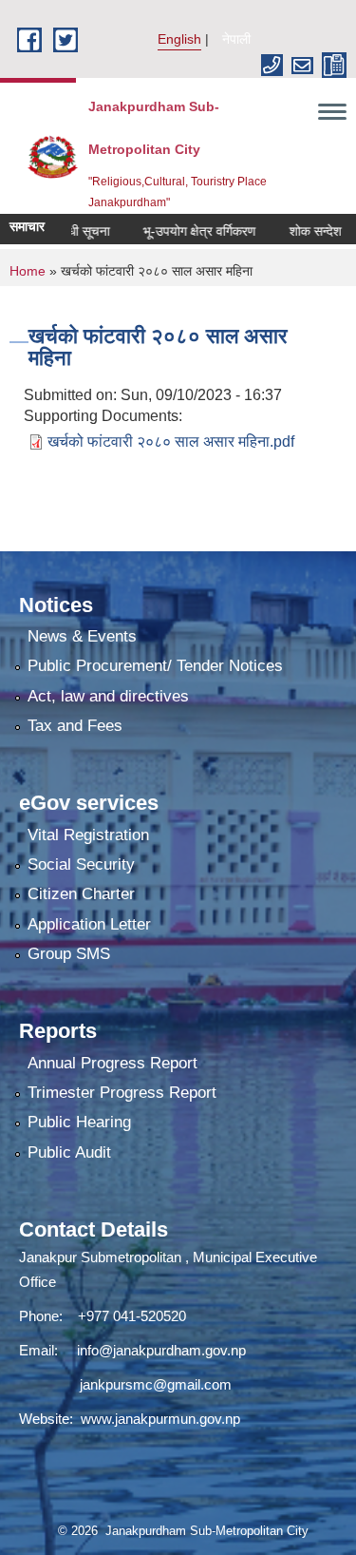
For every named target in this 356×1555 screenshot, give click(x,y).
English (179, 39)
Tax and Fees (75, 726)
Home (27, 270)
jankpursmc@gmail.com (156, 1384)
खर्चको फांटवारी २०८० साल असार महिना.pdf (170, 441)
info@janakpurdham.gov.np (161, 1350)
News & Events (82, 636)
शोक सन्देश (298, 231)
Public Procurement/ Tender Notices (155, 666)
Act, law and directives (108, 696)
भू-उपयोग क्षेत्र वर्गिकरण (182, 231)
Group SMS (69, 954)
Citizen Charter (81, 894)
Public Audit (69, 1152)
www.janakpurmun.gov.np (160, 1419)
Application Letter (89, 924)
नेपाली (236, 39)
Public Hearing (79, 1122)
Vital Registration (88, 835)
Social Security (81, 864)
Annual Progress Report (112, 1063)
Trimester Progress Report (122, 1093)
